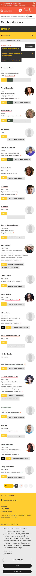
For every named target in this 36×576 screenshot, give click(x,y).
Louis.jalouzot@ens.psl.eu (12, 412)
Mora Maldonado (7, 444)
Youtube (4, 506)
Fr (25, 10)
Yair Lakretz (5, 129)
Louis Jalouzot (6, 407)
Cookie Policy (8, 554)
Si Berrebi (4, 186)
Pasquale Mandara (7, 467)
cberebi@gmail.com (10, 194)
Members (22, 16)
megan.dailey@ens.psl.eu (11, 299)
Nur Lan (4, 426)
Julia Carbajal (6, 245)
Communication (6, 511)
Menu (33, 10)
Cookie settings (17, 560)
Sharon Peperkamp (8, 148)
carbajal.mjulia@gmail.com (12, 260)
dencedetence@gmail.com (12, 323)
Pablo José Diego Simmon (10, 335)
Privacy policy (8, 551)
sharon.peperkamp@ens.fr (12, 155)
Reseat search (29, 46)
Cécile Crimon (6, 276)
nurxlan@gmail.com (10, 431)
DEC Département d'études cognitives (6, 10)
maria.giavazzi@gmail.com (12, 116)
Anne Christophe (7, 88)
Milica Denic (5, 313)
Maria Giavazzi (6, 110)
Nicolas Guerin (6, 354)
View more (8, 486)
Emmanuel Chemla (7, 68)
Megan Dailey (6, 294)
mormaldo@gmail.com (11, 454)
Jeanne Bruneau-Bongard (10, 225)
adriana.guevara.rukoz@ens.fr (13, 391)
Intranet (29, 10)
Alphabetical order (10, 40)
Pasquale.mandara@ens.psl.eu (13, 472)
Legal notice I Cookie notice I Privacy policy (16, 515)
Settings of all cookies (9, 518)
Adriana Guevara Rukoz (9, 376)
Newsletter (5, 509)
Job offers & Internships (9, 524)
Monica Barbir (6, 168)
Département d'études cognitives (14, 5)
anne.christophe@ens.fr (11, 98)
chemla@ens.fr (9, 75)
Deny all (17, 566)
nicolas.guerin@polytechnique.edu (14, 364)
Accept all (17, 571)
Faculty (19, 40)
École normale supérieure (12, 3)
